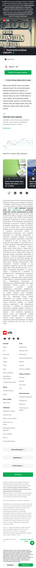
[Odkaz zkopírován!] (9, 193)
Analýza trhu (7, 415)
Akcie (5, 347)
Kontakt (21, 365)
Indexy (5, 362)
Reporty (21, 381)
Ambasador (23, 354)
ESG (20, 388)
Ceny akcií (22, 385)
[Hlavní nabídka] (32, 20)
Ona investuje (7, 434)
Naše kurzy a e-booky (8, 423)
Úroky (5, 394)
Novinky (21, 377)
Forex (5, 365)
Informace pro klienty (23, 409)
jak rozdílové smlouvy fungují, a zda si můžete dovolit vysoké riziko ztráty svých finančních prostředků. (18, 12)
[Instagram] (18, 338)
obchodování (16, 210)
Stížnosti (22, 404)
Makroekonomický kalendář (9, 429)
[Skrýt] (18, 18)
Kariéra (21, 362)
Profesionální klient (9, 382)
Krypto (5, 358)
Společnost (23, 347)
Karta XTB (6, 403)
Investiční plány (8, 391)
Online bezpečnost (9, 441)
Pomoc (5, 437)
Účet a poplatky (8, 373)
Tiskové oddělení (24, 369)
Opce (4, 369)
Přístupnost (23, 400)
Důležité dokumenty (25, 397)
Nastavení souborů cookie (26, 540)
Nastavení (10, 565)
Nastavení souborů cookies (13, 561)
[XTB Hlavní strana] (5, 20)
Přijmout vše (26, 565)
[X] (27, 193)
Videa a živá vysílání (10, 418)
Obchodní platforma (25, 358)
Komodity (6, 354)
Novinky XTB (23, 351)
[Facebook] (21, 193)
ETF (4, 351)
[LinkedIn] (15, 193)
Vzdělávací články (9, 411)
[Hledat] (27, 20)
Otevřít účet (18, 474)
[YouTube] (5, 338)
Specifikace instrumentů (7, 377)
